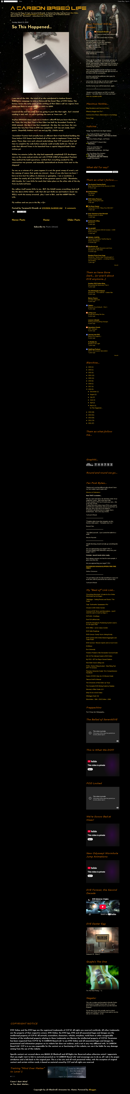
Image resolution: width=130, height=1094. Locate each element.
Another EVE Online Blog (96, 283)
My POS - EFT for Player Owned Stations (99, 659)
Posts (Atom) (52, 227)
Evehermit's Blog (94, 221)
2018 (90, 383)
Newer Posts (18, 220)
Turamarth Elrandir (102, 32)
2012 (90, 420)
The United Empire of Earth (33, 14)
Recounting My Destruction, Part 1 (98, 285)
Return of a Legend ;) (94, 336)
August (92, 394)
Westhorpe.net (93, 246)
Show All (116, 265)
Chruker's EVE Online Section (95, 608)
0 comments (70, 208)
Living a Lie (92, 312)
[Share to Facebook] (23, 212)
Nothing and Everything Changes (98, 321)
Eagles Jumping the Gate (95, 200)
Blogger (92, 1090)
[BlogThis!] (20, 212)
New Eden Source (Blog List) (95, 662)
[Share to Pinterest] (25, 212)
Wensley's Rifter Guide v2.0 (94, 689)
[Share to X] (22, 212)
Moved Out (91, 222)
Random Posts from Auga (96, 255)
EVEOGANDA (92, 191)
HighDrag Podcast (94, 349)
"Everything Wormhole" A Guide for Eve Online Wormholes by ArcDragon (100, 595)
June (91, 400)
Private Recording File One (96, 314)
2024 (90, 367)
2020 (90, 378)
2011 (90, 423)
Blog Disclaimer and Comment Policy (97, 108)
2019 (90, 381)
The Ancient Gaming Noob (97, 184)
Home (46, 220)
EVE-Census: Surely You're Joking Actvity (99, 634)
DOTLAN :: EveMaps (92, 616)
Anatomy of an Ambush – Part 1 (97, 307)
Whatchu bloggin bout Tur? (94, 111)
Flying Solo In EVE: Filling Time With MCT (100, 208)
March (92, 405)
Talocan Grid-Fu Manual (93, 679)
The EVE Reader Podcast (96, 291)
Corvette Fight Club (94, 300)
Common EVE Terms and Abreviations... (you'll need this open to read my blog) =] (100, 612)
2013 (90, 417)
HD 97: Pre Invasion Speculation (98, 351)
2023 (90, 370)
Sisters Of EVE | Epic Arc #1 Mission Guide (99, 676)
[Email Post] (13, 212)
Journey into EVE (94, 334)
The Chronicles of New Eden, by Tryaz (98, 683)
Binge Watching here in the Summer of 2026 (101, 186)
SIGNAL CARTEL (94, 237)
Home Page (90, 118)
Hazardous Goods (94, 327)
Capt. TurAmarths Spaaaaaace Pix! (97, 604)
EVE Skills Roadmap (92, 631)
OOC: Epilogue (92, 329)
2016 (90, 389)
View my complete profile (94, 96)
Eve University (90, 649)
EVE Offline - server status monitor (97, 628)
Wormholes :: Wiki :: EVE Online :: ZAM (98, 699)
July (91, 397)
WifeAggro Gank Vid (92, 696)
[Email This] (18, 212)
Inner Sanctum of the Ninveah (98, 213)
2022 (90, 372)
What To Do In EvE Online (94, 692)
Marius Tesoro (93, 298)
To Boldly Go (92, 342)
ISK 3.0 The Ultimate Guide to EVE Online (99, 656)
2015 (90, 412)
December (93, 391)
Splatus (90, 305)
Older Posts (73, 220)
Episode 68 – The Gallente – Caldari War (100, 292)
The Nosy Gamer (93, 206)
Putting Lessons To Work (95, 215)
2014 (90, 415)
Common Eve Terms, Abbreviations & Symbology (101, 115)
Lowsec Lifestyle (93, 320)
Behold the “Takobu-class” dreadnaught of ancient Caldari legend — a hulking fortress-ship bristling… (101, 258)
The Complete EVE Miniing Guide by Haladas (100, 686)
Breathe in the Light (94, 343)
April (91, 402)
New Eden (74, 13)
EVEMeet (89, 646)
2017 (90, 386)
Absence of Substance (93, 492)
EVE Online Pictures (95, 199)
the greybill (92, 228)
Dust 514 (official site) (93, 619)
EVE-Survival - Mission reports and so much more (101, 643)
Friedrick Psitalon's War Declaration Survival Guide (102, 653)
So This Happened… (32, 27)
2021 (90, 375)
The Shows (91, 193)
